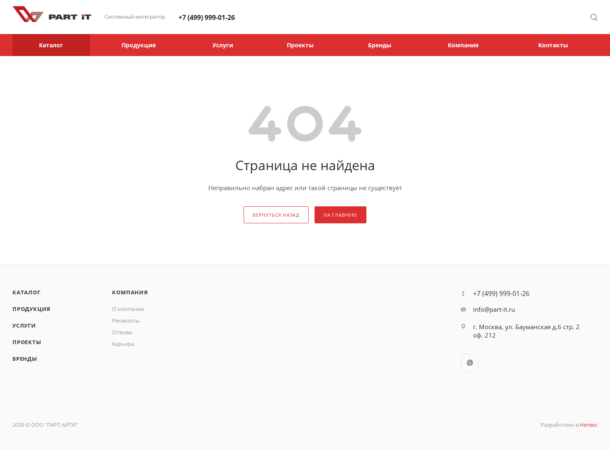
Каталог (26, 292)
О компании (128, 309)
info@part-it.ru (494, 309)
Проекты (26, 342)
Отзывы (122, 332)
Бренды (24, 358)
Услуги (24, 325)
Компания (130, 292)
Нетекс (589, 424)
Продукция (31, 309)
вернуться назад (276, 215)
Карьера (123, 343)
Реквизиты (126, 320)
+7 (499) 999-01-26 (206, 17)
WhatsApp (470, 363)
